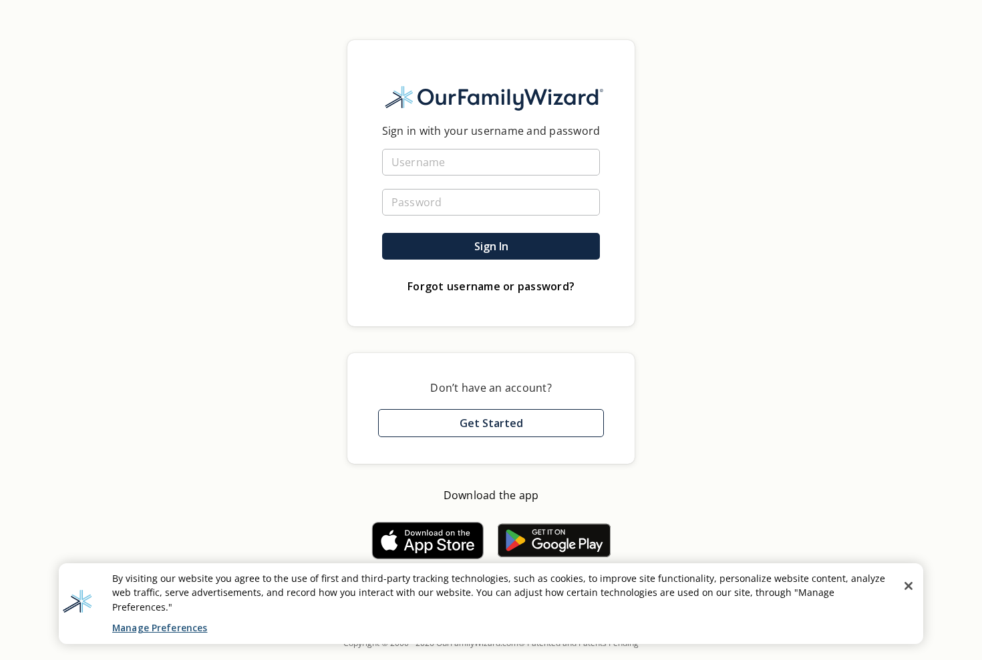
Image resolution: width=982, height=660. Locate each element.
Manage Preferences (159, 627)
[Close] (908, 586)
